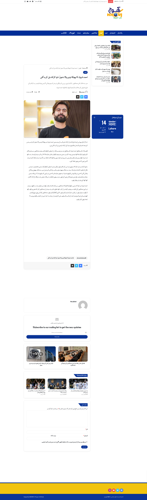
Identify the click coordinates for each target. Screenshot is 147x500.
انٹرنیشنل (112, 33)
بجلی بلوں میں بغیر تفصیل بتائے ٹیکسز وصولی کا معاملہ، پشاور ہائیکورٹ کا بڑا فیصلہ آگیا (103, 55)
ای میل (85, 436)
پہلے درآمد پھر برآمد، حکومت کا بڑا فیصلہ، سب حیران (102, 70)
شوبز (106, 33)
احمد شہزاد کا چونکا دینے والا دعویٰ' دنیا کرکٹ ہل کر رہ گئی (60, 258)
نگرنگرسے (64, 33)
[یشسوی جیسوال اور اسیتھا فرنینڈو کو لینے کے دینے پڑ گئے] (78, 384)
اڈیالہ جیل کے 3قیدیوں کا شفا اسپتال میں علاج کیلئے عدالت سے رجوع (102, 47)
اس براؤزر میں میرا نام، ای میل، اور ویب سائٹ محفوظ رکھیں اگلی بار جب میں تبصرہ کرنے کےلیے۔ (64, 442)
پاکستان (120, 33)
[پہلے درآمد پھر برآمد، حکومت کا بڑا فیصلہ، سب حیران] (116, 71)
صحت (79, 33)
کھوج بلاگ (72, 33)
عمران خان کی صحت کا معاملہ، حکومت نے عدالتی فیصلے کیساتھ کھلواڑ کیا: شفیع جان (102, 79)
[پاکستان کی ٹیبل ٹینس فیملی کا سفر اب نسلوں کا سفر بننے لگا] (57, 384)
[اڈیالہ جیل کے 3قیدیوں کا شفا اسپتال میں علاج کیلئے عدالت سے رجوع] (116, 48)
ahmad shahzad (81, 258)
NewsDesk (82, 92)
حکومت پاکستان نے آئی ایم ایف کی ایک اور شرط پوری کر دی (102, 63)
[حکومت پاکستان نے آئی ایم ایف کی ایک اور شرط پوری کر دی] (116, 64)
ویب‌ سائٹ (53, 436)
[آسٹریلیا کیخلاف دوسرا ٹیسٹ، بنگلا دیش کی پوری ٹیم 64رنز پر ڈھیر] (35, 384)
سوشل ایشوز (86, 33)
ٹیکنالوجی (94, 33)
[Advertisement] (56, 17)
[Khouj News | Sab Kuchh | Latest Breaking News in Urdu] (115, 13)
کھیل (101, 33)
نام (87, 429)
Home (84, 68)
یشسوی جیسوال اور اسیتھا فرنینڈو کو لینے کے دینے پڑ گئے (95, 1)
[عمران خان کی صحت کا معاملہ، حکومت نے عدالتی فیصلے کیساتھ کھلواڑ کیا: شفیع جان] (116, 79)
